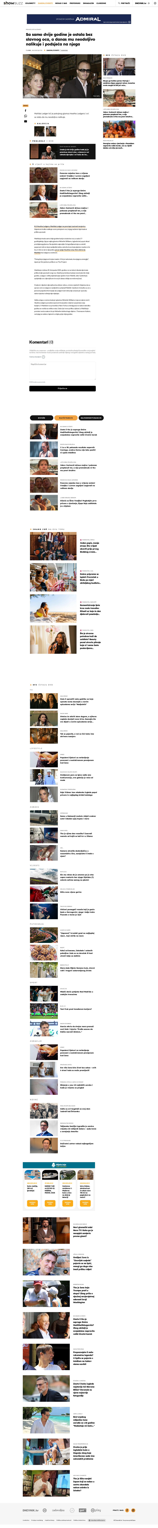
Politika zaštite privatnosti (64, 1520)
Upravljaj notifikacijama (98, 1520)
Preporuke (75, 3)
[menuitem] (155, 3)
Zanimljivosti (45, 3)
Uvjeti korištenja (49, 1520)
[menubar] (155, 3)
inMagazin (88, 3)
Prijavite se (62, 388)
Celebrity (30, 3)
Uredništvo (26, 1520)
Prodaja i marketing (37, 1520)
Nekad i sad (61, 3)
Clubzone (101, 3)
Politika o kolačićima (79, 1520)
